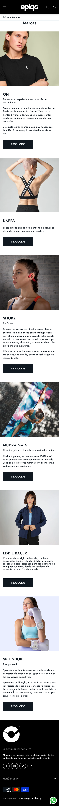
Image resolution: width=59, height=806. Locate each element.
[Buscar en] (47, 7)
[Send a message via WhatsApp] (53, 800)
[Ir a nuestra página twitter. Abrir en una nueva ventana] (22, 766)
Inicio (6, 17)
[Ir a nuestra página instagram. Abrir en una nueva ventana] (14, 766)
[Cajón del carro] (54, 7)
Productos (18, 144)
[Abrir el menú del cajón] (4, 7)
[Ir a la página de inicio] (29, 7)
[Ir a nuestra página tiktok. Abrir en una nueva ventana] (31, 766)
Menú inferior (11, 778)
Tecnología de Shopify (30, 798)
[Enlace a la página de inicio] (11, 734)
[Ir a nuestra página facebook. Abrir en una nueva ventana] (6, 766)
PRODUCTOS (18, 241)
